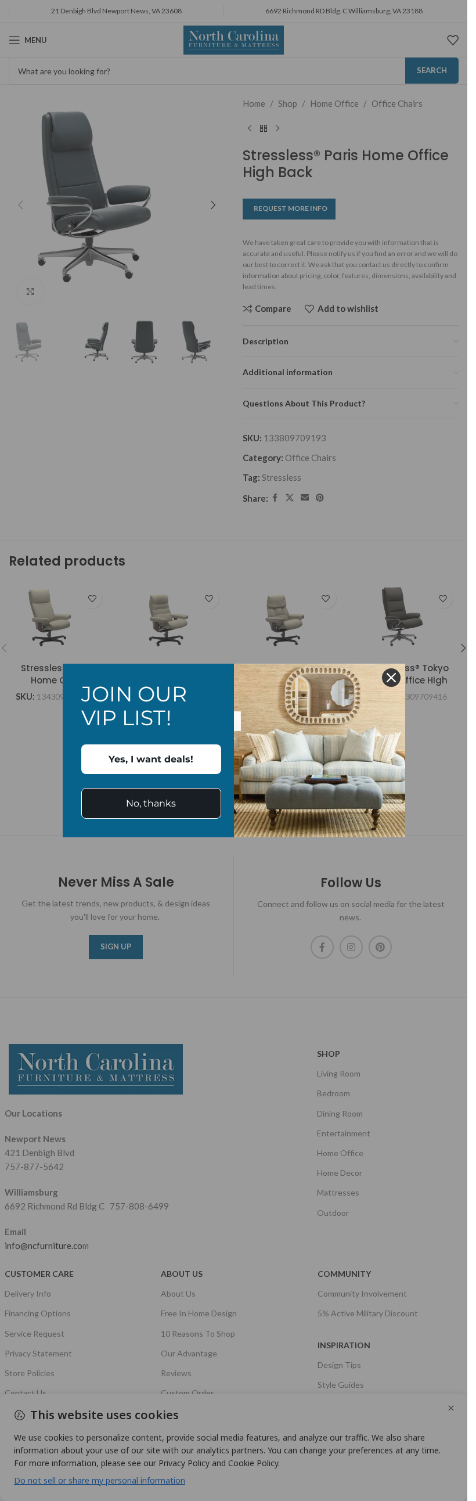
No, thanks (151, 803)
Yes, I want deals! (151, 759)
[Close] (391, 678)
